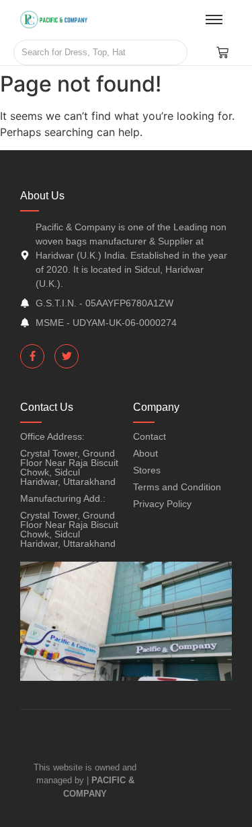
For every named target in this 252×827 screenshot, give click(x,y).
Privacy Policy (162, 503)
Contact (149, 436)
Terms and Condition (177, 487)
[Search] (172, 52)
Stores (147, 470)
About (145, 453)
